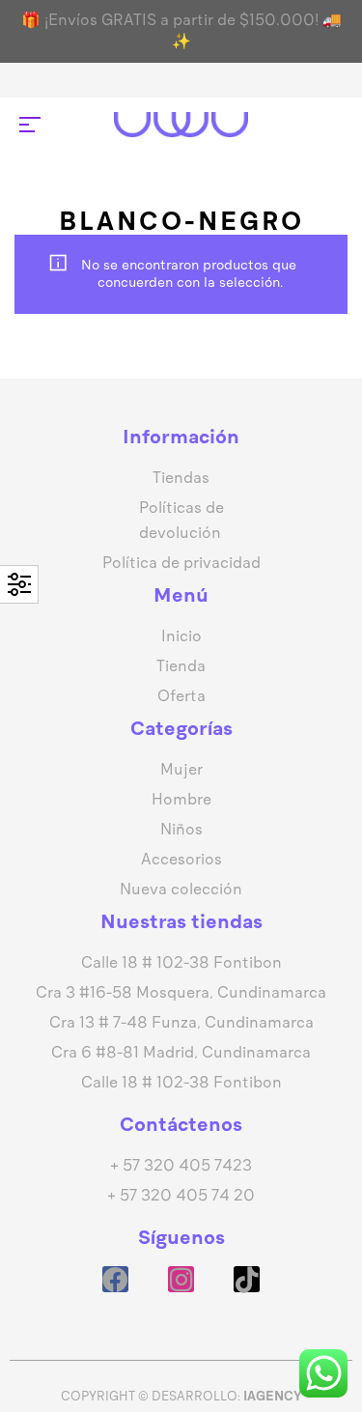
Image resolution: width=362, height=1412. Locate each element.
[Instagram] (181, 1279)
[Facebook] (115, 1279)
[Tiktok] (247, 1279)
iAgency (272, 1396)
